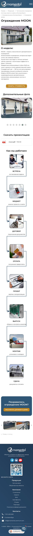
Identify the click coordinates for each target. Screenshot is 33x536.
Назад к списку (7, 434)
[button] (7, 125)
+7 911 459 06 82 (9, 514)
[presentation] (3, 113)
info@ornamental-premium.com (14, 520)
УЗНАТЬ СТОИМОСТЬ (16, 86)
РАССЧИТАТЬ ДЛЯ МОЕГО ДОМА (16, 410)
